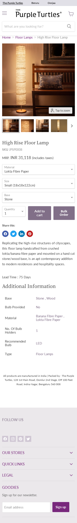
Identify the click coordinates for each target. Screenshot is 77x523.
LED (39, 343)
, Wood (50, 298)
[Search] (69, 26)
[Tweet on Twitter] (13, 234)
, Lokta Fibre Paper (50, 318)
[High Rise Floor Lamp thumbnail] (10, 126)
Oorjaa (51, 2)
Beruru (35, 2)
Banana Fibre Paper (49, 316)
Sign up (61, 507)
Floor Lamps (24, 37)
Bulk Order (64, 213)
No (38, 307)
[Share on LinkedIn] (21, 234)
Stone (40, 298)
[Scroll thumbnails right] (71, 126)
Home (6, 37)
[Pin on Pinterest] (30, 234)
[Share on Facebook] (5, 234)
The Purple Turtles (13, 2)
